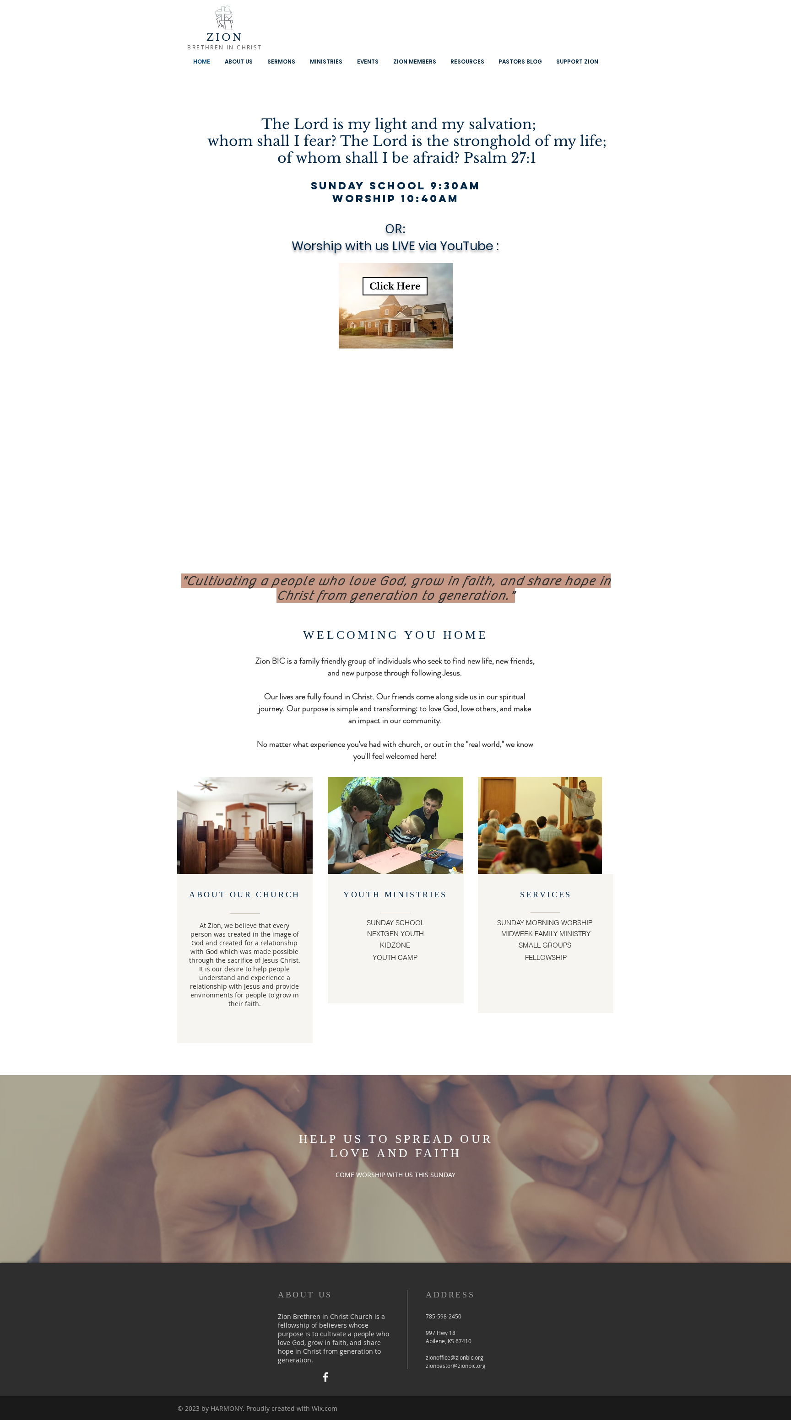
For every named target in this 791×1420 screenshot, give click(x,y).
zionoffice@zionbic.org (454, 1357)
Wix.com (324, 1408)
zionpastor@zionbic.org (456, 1365)
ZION (225, 37)
